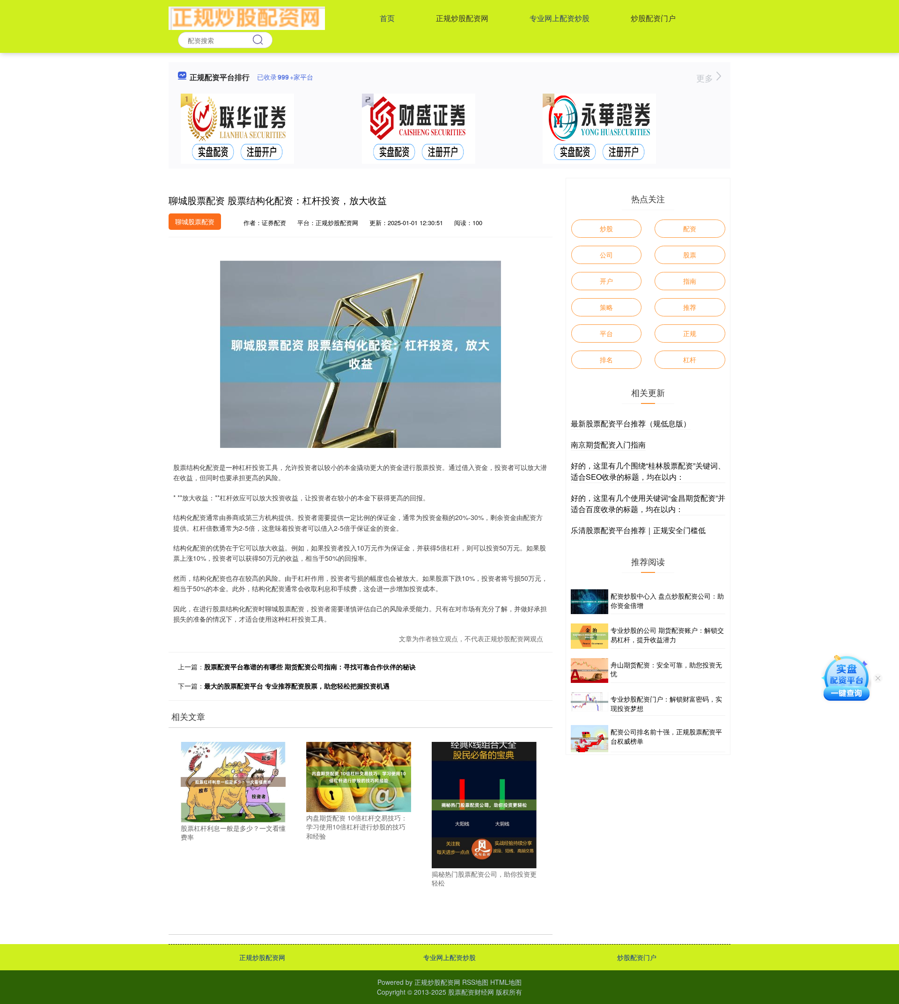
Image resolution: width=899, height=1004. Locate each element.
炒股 (606, 228)
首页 (387, 18)
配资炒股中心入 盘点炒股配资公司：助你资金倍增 (667, 600)
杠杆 (689, 359)
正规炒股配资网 (462, 18)
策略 (606, 307)
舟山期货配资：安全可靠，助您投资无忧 (666, 669)
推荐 (689, 307)
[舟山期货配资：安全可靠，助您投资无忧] (589, 670)
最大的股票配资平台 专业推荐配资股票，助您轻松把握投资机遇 (297, 685)
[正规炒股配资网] (247, 17)
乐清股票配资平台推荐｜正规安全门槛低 (638, 530)
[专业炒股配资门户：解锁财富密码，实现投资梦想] (589, 704)
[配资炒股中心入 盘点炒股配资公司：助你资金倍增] (589, 601)
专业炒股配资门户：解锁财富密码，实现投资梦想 (666, 703)
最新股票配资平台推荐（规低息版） (631, 423)
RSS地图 (475, 982)
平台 (606, 333)
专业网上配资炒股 (560, 18)
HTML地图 (506, 982)
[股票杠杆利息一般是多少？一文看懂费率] (233, 781)
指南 (689, 281)
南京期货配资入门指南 (608, 444)
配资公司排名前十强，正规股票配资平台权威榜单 (666, 736)
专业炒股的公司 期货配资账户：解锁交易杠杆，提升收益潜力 (667, 634)
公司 (606, 254)
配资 (689, 228)
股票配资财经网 (471, 992)
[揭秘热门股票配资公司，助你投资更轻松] (484, 804)
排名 (606, 359)
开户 (606, 281)
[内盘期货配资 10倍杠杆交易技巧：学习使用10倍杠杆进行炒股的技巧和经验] (358, 776)
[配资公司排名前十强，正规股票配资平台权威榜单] (589, 738)
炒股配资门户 (653, 18)
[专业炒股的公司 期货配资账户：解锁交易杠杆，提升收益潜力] (589, 635)
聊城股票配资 (194, 221)
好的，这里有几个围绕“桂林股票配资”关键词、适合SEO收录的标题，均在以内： (648, 471)
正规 (689, 333)
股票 (689, 254)
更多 (705, 78)
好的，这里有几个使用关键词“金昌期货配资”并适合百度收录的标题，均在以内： (648, 503)
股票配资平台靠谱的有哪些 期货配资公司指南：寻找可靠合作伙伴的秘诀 (310, 666)
